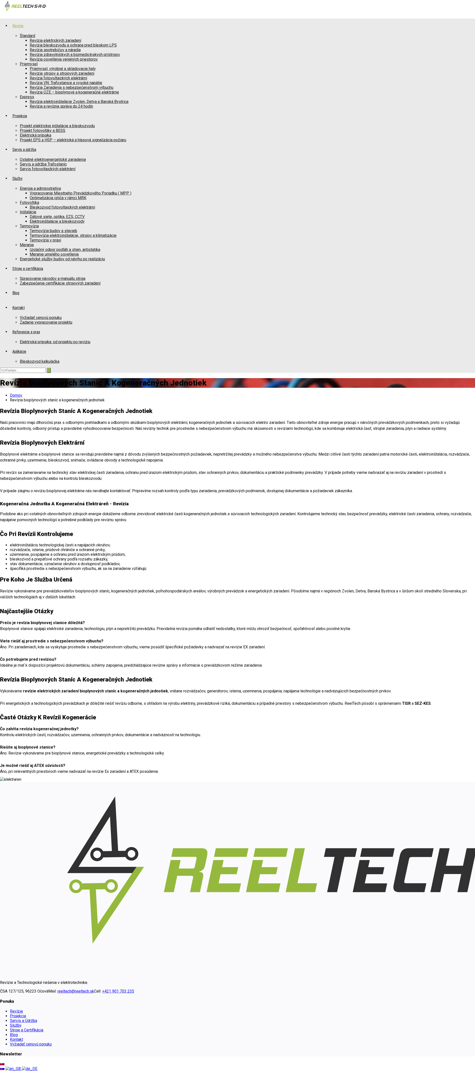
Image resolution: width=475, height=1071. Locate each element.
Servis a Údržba (23, 1020)
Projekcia (18, 1016)
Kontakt (16, 1039)
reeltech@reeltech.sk (75, 991)
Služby (16, 1025)
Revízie (16, 1011)
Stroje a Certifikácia (26, 1030)
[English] (13, 1068)
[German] (29, 1068)
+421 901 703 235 (118, 991)
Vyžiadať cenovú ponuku (31, 1044)
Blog (14, 1034)
